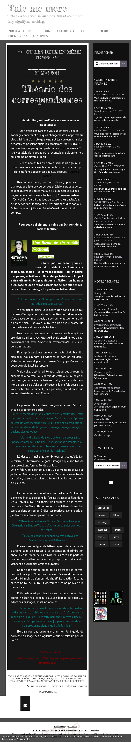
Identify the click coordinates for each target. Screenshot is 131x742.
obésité (57, 678)
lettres (25, 681)
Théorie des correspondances (47, 94)
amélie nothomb (44, 676)
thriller (116, 544)
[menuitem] (22, 31)
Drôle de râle (102, 419)
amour (118, 530)
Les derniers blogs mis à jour (43, 730)
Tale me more (37, 8)
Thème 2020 (17, 36)
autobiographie (64, 676)
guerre (48, 678)
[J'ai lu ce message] (127, 736)
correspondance (73, 678)
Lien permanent (40, 686)
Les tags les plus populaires (88, 730)
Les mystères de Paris (107, 387)
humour (102, 515)
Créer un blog (59, 727)
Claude (97, 237)
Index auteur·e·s (22, 31)
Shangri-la (100, 293)
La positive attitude (105, 340)
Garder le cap (102, 435)
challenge (102, 522)
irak (41, 678)
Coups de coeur (94, 31)
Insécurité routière (105, 356)
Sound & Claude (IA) (59, 31)
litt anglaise (103, 508)
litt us (116, 515)
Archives (40, 36)
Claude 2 (98, 218)
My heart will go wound (107, 324)
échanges (15, 681)
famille (101, 537)
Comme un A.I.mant (105, 309)
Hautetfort (72, 727)
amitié (34, 681)
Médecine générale (76, 686)
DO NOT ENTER (116, 94)
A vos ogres (101, 403)
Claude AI (99, 94)
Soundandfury (101, 111)
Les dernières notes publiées (66, 730)
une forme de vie (24, 676)
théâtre (101, 544)
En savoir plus (23, 739)
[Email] (111, 482)
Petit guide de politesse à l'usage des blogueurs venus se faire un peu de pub (47, 636)
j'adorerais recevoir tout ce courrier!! (61, 681)
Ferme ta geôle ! (103, 372)
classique (102, 530)
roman (78, 676)
